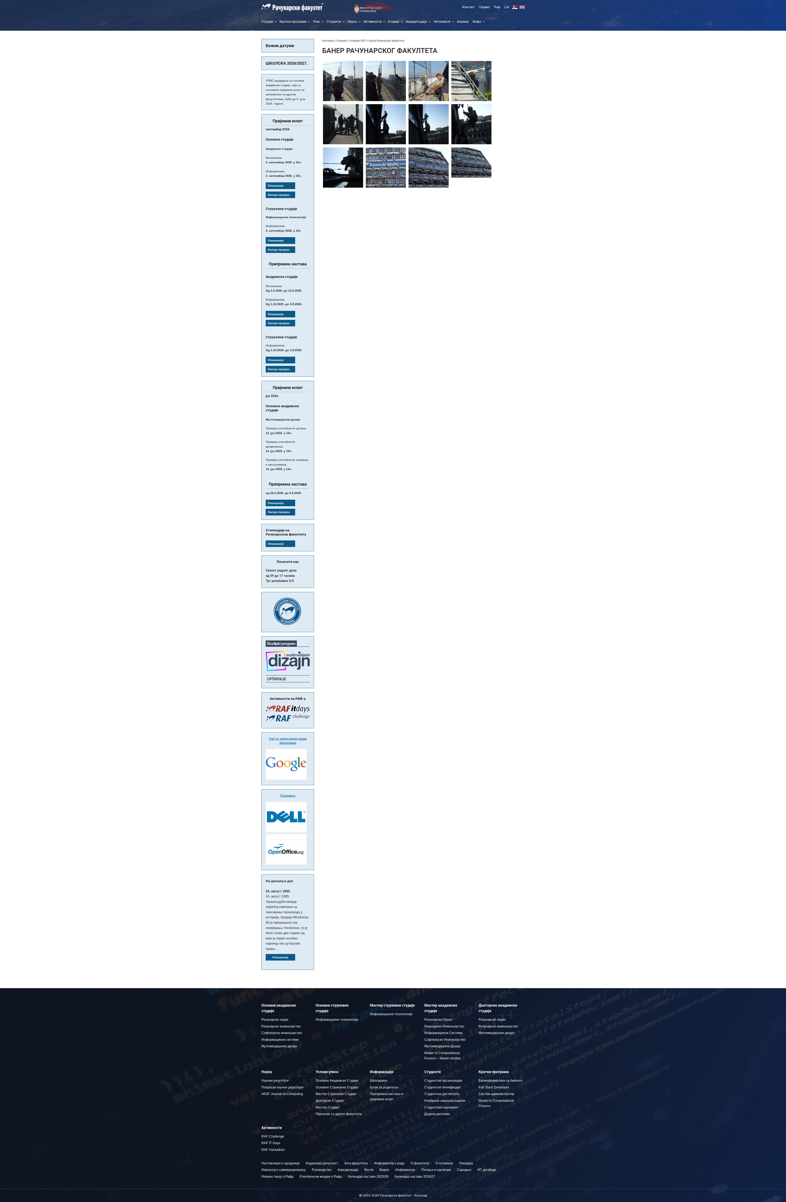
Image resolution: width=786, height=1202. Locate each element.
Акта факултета (356, 1163)
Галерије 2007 (357, 40)
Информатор (405, 1170)
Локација (466, 1163)
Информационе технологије (337, 1019)
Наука (352, 22)
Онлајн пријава (279, 194)
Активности (373, 22)
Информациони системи (280, 1039)
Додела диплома (437, 1114)
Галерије (341, 40)
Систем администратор (496, 1094)
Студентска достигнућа (441, 1094)
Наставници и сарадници (280, 1163)
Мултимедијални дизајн (279, 1046)
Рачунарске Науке (438, 1019)
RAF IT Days (270, 1143)
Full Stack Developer (494, 1087)
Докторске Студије (330, 1100)
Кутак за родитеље (384, 1087)
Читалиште (441, 22)
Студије (267, 22)
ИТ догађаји (487, 1170)
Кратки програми (293, 22)
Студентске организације (443, 1080)
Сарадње (287, 795)
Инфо (477, 22)
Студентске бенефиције (442, 1087)
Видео (384, 1170)
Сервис (484, 7)
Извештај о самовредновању (283, 1170)
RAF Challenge (272, 1136)
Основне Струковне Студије (337, 1087)
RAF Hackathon (273, 1149)
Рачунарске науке (274, 1019)
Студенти (334, 22)
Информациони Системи (443, 1033)
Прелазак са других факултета (339, 1114)
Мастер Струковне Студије (336, 1094)
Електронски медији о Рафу (321, 1176)
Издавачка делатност (322, 1163)
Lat (506, 7)
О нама (393, 22)
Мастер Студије (327, 1107)
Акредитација (416, 22)
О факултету (420, 1163)
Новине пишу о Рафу (277, 1176)
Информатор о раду (389, 1163)
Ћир (497, 7)
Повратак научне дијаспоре (282, 1087)
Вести (368, 1170)
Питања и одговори (436, 1170)
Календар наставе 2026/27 (415, 1176)
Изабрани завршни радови (444, 1100)
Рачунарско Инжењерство (444, 1026)
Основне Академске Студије (337, 1080)
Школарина (378, 1080)
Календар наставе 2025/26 (368, 1176)
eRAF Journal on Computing (282, 1094)
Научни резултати (275, 1080)
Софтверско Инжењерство (444, 1039)
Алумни (463, 22)
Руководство (321, 1170)
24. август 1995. (278, 891)
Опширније (276, 185)
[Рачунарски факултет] (292, 7)
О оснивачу (444, 1163)
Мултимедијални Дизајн (442, 1046)
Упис (316, 22)
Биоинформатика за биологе (500, 1080)
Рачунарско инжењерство (281, 1026)
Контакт (468, 7)
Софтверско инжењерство (281, 1033)
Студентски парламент (441, 1107)
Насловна (328, 40)
